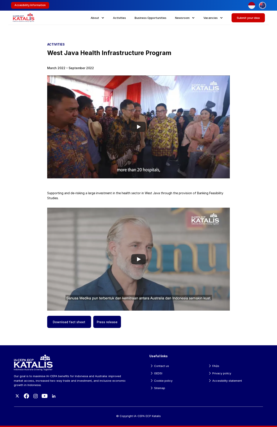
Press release (107, 322)
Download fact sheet (69, 322)
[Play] (138, 127)
